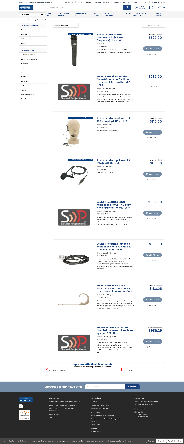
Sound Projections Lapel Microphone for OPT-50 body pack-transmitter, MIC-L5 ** (114, 204)
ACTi (22, 72)
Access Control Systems (63, 14)
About (88, 2)
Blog (135, 2)
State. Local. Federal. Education (113, 14)
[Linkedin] (21, 406)
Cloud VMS (49, 14)
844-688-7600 (147, 405)
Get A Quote (158, 14)
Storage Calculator (102, 2)
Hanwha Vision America (29, 59)
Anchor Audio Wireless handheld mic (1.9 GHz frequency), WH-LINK (110, 37)
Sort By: (57, 25)
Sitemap (94, 428)
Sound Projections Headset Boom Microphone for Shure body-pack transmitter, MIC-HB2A (114, 81)
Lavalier (23, 43)
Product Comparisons (121, 2)
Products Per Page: (150, 25)
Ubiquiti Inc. (25, 81)
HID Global (24, 64)
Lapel (22, 39)
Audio (51, 418)
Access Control (55, 414)
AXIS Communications (28, 55)
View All (23, 99)
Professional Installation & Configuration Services (136, 14)
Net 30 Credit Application (57, 370)
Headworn (24, 34)
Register (142, 8)
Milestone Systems (27, 94)
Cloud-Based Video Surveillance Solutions (64, 402)
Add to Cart (154, 49)
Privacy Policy (96, 431)
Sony (22, 86)
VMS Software (96, 14)
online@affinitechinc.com (148, 402)
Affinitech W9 (129, 370)
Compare (152, 54)
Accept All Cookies (174, 441)
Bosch (23, 68)
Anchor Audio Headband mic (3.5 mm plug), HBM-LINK (114, 120)
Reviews (144, 2)
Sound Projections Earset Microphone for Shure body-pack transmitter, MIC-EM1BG (114, 288)
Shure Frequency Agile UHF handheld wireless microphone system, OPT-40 (115, 330)
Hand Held (24, 30)
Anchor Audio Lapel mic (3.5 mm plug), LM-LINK (113, 162)
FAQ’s (80, 2)
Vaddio (23, 90)
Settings (151, 441)
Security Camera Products (80, 14)
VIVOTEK (23, 77)
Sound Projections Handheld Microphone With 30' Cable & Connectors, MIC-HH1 (114, 246)
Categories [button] (25, 14)
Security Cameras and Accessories (62, 405)
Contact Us (69, 2)
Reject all (161, 441)
